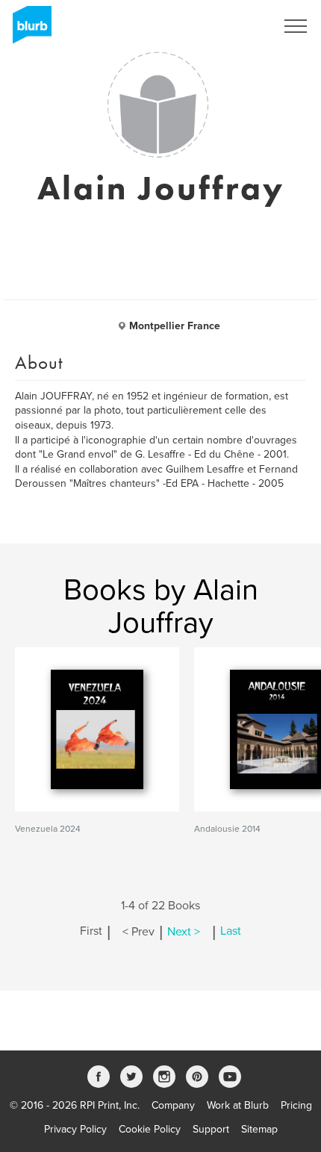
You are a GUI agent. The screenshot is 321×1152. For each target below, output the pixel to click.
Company (173, 1105)
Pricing (296, 1105)
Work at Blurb (238, 1105)
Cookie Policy (150, 1129)
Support (211, 1129)
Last (230, 931)
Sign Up (237, 26)
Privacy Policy (75, 1129)
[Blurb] (27, 29)
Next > (183, 931)
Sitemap (259, 1129)
